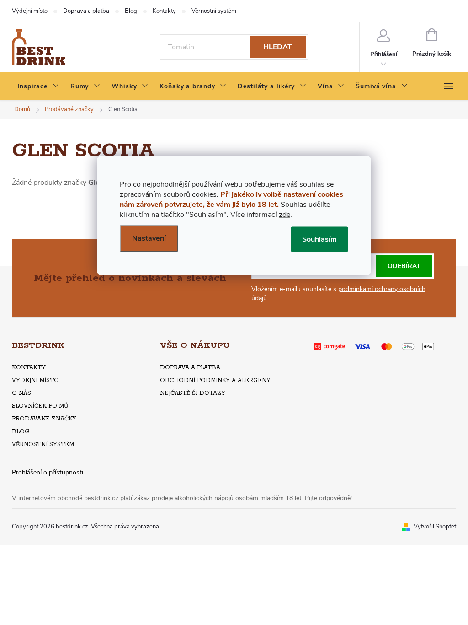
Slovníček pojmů (40, 406)
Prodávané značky (44, 418)
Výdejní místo (30, 11)
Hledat (277, 47)
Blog (131, 11)
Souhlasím (319, 239)
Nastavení (149, 238)
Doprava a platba (86, 11)
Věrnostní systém (213, 11)
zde (284, 215)
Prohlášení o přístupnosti (47, 472)
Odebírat (404, 266)
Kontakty (164, 11)
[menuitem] (38, 86)
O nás (21, 393)
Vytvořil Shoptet (435, 527)
